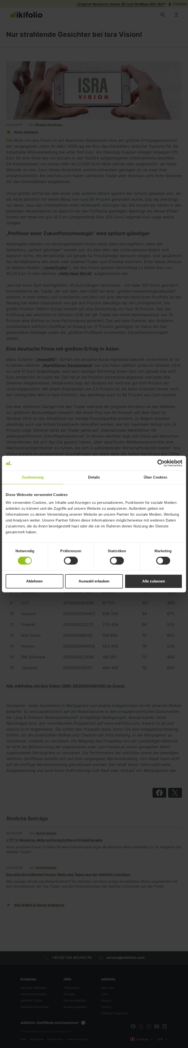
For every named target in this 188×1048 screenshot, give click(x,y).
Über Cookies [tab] (155, 477)
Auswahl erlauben (94, 581)
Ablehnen (34, 581)
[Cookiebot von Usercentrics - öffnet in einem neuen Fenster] (161, 463)
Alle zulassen (153, 581)
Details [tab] (94, 477)
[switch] (71, 561)
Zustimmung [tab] (33, 477)
